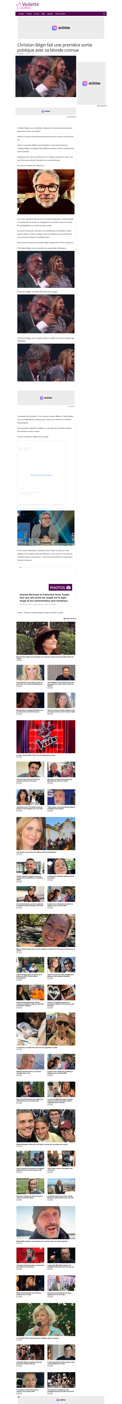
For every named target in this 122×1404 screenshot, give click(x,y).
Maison (50, 14)
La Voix (36, 14)
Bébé (43, 14)
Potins (29, 14)
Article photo (60, 14)
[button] (104, 14)
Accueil (21, 14)
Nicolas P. (21, 53)
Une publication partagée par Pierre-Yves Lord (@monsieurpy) (41, 504)
